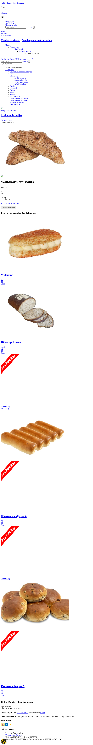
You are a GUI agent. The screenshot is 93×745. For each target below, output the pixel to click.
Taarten (12, 94)
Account (4, 33)
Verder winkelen (10, 40)
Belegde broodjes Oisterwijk (20, 98)
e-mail (42, 713)
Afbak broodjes (20, 84)
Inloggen (4, 13)
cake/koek (13, 88)
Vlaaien (13, 92)
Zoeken (29, 27)
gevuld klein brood (21, 82)
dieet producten (15, 104)
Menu (3, 31)
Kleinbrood (19, 49)
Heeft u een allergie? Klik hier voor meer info (17, 59)
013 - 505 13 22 (22, 713)
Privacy (19, 735)
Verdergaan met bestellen (37, 40)
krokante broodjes (25, 51)
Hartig (12, 86)
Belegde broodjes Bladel (19, 100)
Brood (12, 74)
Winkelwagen (6, 35)
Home (7, 45)
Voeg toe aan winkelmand (10, 203)
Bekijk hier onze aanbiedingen (21, 72)
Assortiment (14, 47)
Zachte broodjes (20, 78)
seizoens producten (17, 102)
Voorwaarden (10, 735)
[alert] (3, 741)
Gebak (12, 90)
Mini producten (15, 96)
